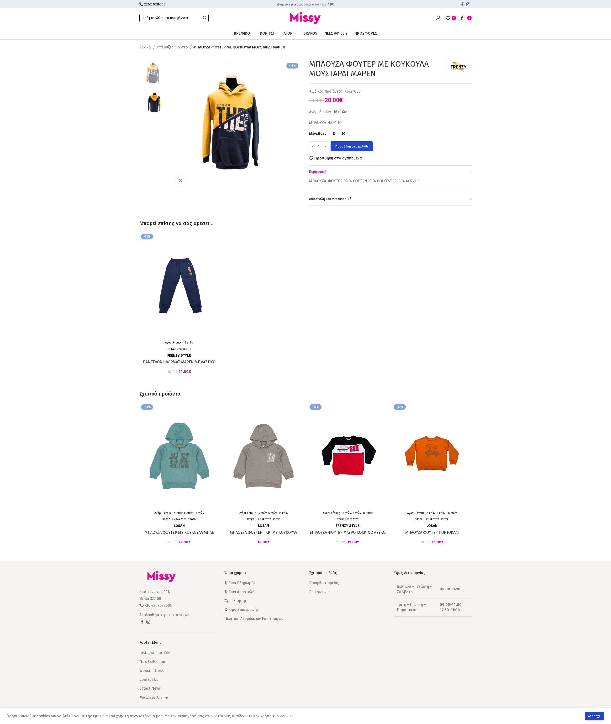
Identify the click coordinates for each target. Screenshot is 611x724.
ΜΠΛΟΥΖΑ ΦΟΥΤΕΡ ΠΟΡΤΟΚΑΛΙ (432, 532)
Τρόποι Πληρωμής (240, 583)
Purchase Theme (153, 697)
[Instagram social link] (468, 4)
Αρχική (145, 47)
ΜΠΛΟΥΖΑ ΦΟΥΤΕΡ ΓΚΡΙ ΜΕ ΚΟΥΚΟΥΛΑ (263, 532)
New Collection (152, 661)
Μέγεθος (317, 133)
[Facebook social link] (462, 4)
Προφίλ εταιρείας (324, 583)
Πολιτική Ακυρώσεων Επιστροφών (254, 618)
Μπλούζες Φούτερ (172, 47)
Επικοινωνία (319, 592)
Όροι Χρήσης (235, 600)
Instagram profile (154, 652)
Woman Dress (151, 670)
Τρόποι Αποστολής (240, 592)
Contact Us (148, 679)
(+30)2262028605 (157, 605)
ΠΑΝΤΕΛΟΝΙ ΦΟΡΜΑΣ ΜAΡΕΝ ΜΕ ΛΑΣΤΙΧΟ (179, 362)
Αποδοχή (594, 716)
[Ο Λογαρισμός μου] (438, 18)
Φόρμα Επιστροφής (241, 609)
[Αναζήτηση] (204, 18)
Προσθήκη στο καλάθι (351, 146)
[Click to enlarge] (180, 181)
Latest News (150, 688)
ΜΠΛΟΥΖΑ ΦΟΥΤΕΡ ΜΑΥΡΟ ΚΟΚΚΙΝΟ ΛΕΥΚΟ (347, 532)
